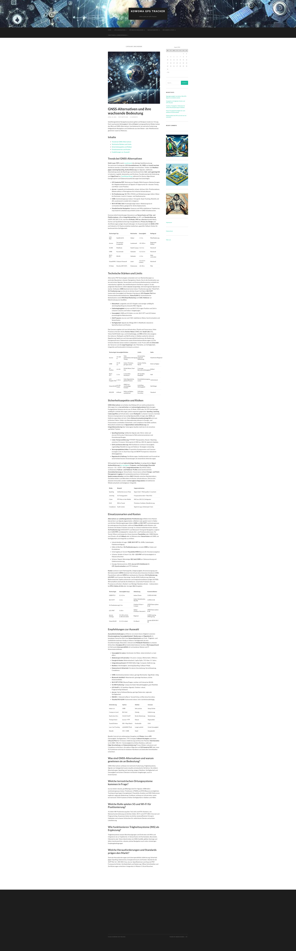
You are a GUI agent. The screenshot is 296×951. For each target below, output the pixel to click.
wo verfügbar (124, 465)
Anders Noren (179, 936)
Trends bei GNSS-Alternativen (121, 142)
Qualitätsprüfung (126, 176)
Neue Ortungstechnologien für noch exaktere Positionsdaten (175, 111)
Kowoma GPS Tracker (148, 11)
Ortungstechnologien (136, 30)
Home (109, 30)
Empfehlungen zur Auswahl (121, 152)
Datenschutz (169, 231)
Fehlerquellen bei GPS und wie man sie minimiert (176, 116)
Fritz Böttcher (123, 117)
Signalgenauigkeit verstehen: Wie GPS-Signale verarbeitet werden (176, 96)
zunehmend (128, 163)
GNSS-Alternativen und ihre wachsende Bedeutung (129, 111)
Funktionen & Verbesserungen (117, 35)
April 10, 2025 (112, 117)
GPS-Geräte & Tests (168, 30)
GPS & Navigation (119, 30)
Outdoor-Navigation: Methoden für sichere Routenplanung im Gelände (175, 106)
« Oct (168, 72)
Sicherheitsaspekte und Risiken (122, 147)
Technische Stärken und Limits (121, 144)
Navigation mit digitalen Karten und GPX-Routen (175, 101)
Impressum (169, 222)
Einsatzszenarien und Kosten (121, 149)
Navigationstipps (153, 30)
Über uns (168, 239)
